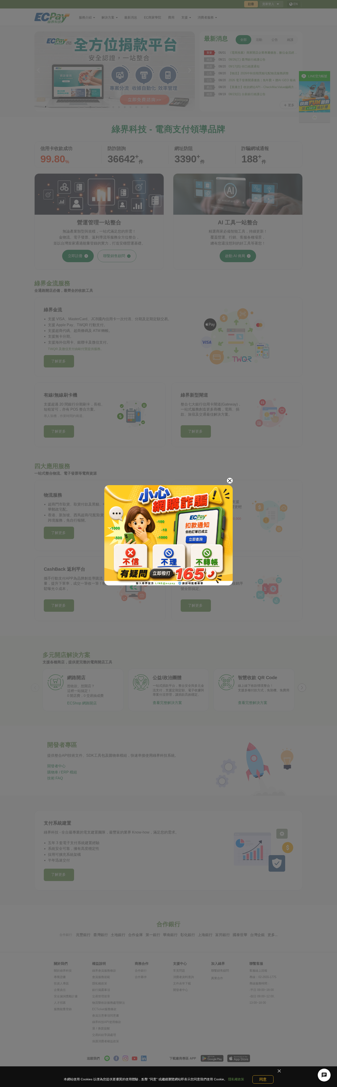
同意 (263, 1079)
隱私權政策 (236, 1079)
